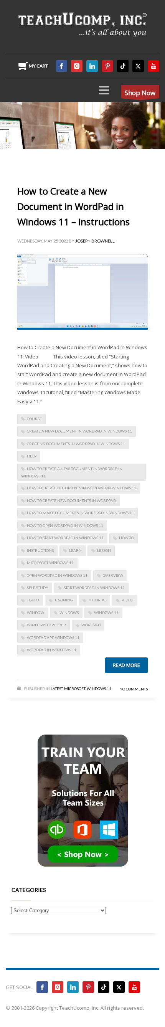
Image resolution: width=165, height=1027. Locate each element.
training (63, 600)
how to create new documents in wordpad (71, 500)
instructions (40, 550)
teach (33, 600)
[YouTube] (153, 66)
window (35, 612)
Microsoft (74, 688)
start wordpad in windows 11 (94, 587)
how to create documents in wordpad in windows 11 (81, 487)
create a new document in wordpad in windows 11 (79, 431)
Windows (69, 612)
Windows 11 (106, 612)
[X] (138, 66)
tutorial (97, 600)
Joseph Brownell (95, 240)
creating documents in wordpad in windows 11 (76, 443)
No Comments (133, 689)
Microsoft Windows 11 (50, 562)
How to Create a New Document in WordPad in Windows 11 (71, 472)
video (127, 600)
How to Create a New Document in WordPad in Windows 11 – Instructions (73, 206)
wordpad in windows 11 (51, 649)
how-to (126, 537)
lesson (104, 550)
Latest (57, 688)
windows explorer (46, 624)
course (34, 418)
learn (75, 550)
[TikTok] (123, 66)
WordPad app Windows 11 (53, 637)
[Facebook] (61, 66)
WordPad (91, 624)
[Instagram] (76, 66)
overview (113, 575)
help (31, 456)
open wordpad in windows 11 (57, 575)
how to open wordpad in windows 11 (65, 525)
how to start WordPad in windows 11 (65, 537)
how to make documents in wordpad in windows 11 (80, 512)
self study (37, 587)
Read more (126, 665)
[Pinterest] (107, 66)
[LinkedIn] (92, 66)
